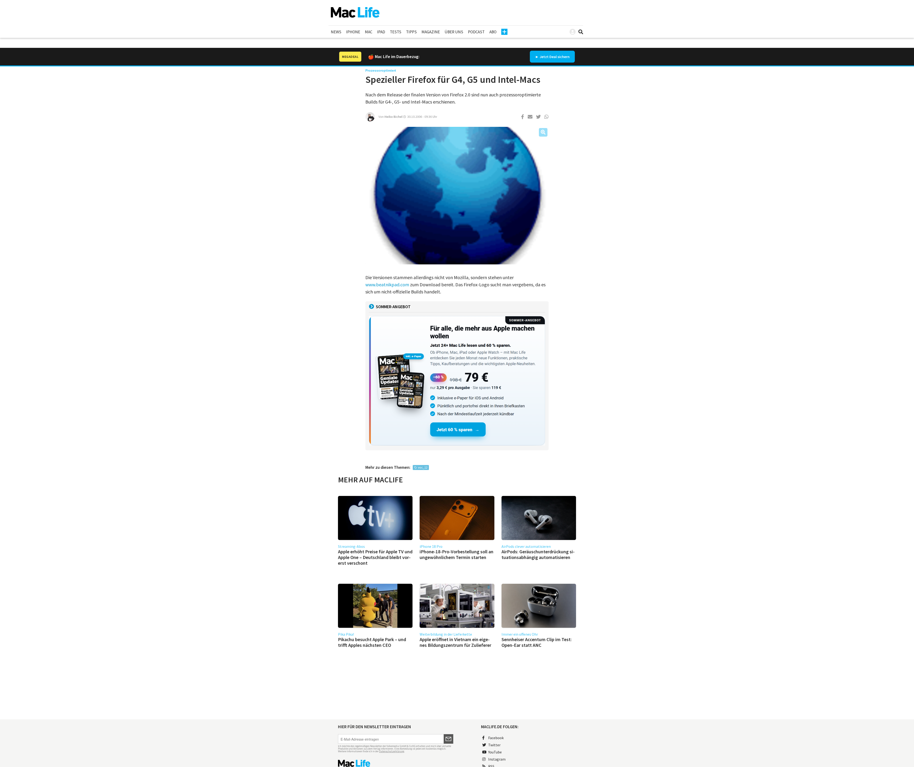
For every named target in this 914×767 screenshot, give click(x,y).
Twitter (494, 744)
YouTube (495, 752)
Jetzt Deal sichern (555, 56)
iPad (381, 32)
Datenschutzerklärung (391, 751)
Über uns (454, 32)
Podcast (476, 32)
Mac (368, 32)
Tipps (411, 32)
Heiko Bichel (393, 116)
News (336, 32)
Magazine (431, 32)
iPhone (353, 32)
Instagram (497, 759)
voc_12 (422, 467)
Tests (395, 32)
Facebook (496, 737)
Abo (493, 32)
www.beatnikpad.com (387, 284)
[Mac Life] (395, 763)
